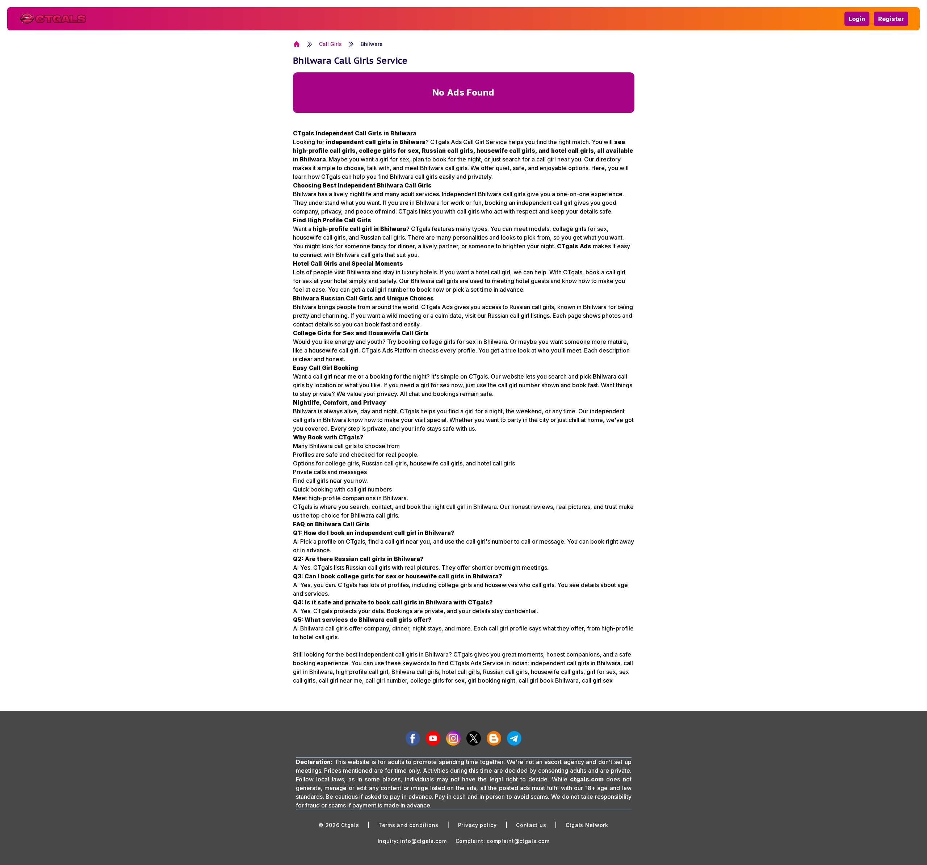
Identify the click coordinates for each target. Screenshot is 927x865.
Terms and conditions (408, 825)
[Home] (296, 44)
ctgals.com (587, 779)
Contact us (531, 825)
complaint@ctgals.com (518, 841)
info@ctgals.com (423, 841)
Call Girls (330, 44)
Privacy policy (477, 825)
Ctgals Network (587, 825)
